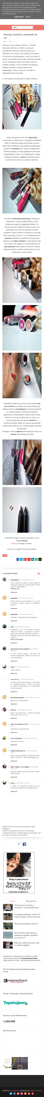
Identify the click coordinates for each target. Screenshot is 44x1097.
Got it (28, 17)
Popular (12, 901)
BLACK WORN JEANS (17, 639)
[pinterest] (32, 1093)
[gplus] (18, 1093)
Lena (12, 627)
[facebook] (14, 1093)
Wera (12, 667)
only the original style (19, 724)
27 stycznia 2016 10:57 (22, 667)
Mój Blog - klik (15, 589)
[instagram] (21, 1093)
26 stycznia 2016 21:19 (27, 580)
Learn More (18, 17)
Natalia (13, 710)
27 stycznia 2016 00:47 (22, 627)
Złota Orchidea (16, 738)
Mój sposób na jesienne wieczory (26, 924)
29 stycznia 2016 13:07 (22, 783)
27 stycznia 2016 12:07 (32, 698)
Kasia (12, 783)
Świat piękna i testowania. (20, 767)
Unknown (14, 598)
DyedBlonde (15, 580)
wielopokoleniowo (17, 697)
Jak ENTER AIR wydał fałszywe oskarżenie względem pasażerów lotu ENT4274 (26, 935)
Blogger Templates (35, 1091)
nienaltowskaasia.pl (18, 751)
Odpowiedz (14, 592)
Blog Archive (31, 901)
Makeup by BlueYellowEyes (20, 649)
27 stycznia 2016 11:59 (26, 679)
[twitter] (11, 1093)
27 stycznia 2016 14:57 (24, 710)
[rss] (25, 1093)
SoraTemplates (14, 1091)
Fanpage (14, 543)
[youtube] (29, 1093)
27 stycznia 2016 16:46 (30, 738)
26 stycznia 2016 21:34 (25, 614)
